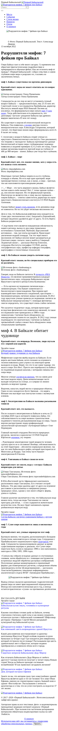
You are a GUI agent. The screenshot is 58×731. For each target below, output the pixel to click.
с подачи (28, 125)
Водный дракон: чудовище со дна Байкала (20, 353)
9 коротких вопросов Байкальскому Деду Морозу (23, 653)
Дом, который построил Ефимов (16, 672)
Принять (37, 724)
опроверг (15, 437)
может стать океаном (25, 207)
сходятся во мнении (25, 377)
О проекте (11, 26)
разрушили (43, 541)
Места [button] (9, 14)
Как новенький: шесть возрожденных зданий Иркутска (26, 629)
